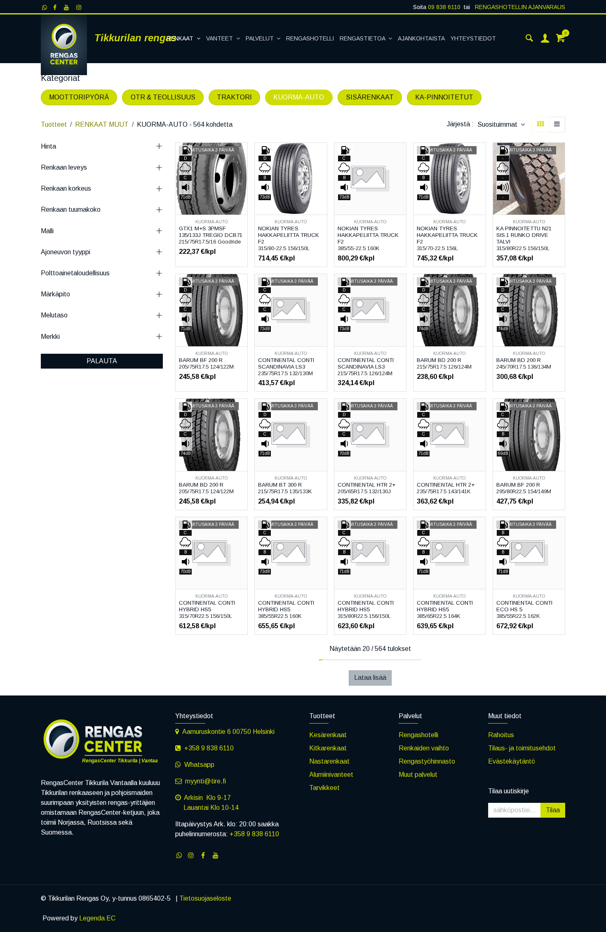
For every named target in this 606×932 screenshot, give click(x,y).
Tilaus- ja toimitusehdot (522, 748)
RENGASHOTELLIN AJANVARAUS (519, 7)
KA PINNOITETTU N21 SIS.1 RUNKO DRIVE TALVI (524, 235)
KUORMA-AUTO (298, 97)
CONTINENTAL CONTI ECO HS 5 (524, 606)
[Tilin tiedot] (545, 38)
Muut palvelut (418, 774)
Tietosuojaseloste (205, 898)
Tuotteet (54, 124)
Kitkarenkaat (328, 748)
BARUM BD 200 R (439, 360)
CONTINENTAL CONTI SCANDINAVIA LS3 (286, 363)
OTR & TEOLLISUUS (163, 97)
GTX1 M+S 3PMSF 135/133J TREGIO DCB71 (210, 231)
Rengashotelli (418, 734)
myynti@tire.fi (205, 781)
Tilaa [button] (553, 810)
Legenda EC (97, 918)
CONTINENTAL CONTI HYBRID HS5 (207, 606)
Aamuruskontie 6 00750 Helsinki (228, 731)
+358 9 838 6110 (209, 748)
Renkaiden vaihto (424, 748)
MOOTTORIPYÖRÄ (79, 97)
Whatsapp (199, 764)
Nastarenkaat (329, 761)
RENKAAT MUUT (102, 124)
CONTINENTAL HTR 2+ (366, 485)
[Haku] (529, 38)
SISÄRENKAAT (370, 97)
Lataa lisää (370, 677)
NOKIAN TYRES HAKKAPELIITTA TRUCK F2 (288, 235)
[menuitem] (183, 38)
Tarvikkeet (324, 787)
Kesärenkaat (328, 734)
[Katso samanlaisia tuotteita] (242, 193)
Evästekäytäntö (511, 761)
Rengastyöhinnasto (427, 761)
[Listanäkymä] (557, 124)
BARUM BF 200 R (201, 360)
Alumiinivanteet (331, 774)
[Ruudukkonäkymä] (540, 124)
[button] (501, 124)
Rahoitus (501, 734)
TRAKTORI (234, 97)
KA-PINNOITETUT (444, 97)
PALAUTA (102, 360)
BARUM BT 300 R (280, 485)
